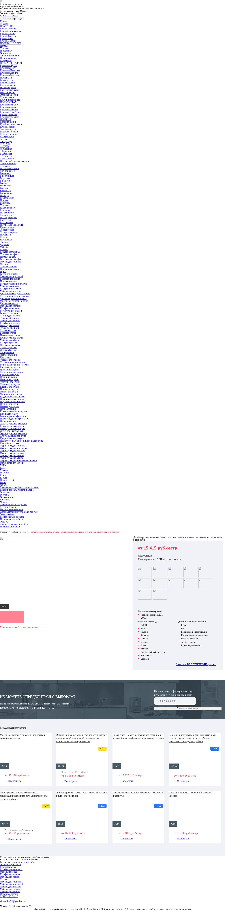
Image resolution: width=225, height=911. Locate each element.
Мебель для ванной (10, 320)
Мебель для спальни (10, 305)
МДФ (3, 465)
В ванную (5, 180)
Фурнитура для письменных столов (18, 460)
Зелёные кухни (8, 87)
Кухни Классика (8, 28)
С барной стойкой (9, 55)
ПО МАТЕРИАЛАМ (11, 63)
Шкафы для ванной (10, 323)
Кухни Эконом (7, 126)
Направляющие (8, 409)
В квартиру (6, 193)
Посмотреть (14, 781)
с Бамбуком (6, 153)
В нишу (4, 188)
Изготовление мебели (11, 509)
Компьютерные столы (11, 337)
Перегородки (7, 212)
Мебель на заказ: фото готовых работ (19, 487)
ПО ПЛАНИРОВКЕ (10, 43)
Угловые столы (8, 332)
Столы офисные (8, 350)
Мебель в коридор (9, 286)
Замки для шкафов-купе (12, 428)
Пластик (4, 472)
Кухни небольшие (9, 117)
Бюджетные (6, 239)
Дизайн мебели (8, 507)
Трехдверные (7, 229)
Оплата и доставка (5, 493)
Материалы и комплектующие (8, 353)
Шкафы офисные (9, 342)
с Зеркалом (5, 151)
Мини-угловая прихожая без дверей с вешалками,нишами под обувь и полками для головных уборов (23, 795)
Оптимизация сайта (10, 864)
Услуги (3, 502)
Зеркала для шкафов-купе (13, 433)
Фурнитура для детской (12, 450)
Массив (4, 470)
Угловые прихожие (10, 279)
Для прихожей (7, 171)
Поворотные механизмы (13, 399)
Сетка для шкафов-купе (12, 431)
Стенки (4, 264)
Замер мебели (7, 514)
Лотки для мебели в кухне (13, 411)
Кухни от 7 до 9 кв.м (11, 112)
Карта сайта (29, 862)
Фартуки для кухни (10, 382)
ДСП (2, 467)
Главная (3, 532)
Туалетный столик (9, 318)
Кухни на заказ (4, 22)
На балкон (5, 185)
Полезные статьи (9, 894)
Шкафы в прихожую (10, 288)
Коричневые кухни (10, 90)
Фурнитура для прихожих (13, 448)
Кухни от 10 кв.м (9, 109)
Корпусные (6, 220)
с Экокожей (6, 166)
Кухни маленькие (9, 104)
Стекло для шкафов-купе (13, 435)
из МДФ (4, 146)
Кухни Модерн (8, 41)
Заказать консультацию (12, 18)
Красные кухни (8, 85)
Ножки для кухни (9, 389)
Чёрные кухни (7, 82)
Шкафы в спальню (9, 308)
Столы (3, 879)
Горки (3, 271)
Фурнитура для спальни (12, 453)
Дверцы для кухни (9, 386)
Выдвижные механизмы (12, 396)
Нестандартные (8, 58)
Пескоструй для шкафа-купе (14, 161)
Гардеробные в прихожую (13, 283)
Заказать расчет (196, 664)
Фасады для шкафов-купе (13, 423)
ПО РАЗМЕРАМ (8, 102)
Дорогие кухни (8, 122)
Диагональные (7, 207)
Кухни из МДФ (8, 68)
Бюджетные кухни (9, 131)
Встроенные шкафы (10, 259)
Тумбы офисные (8, 347)
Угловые (4, 48)
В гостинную (7, 175)
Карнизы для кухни (10, 367)
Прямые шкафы (8, 256)
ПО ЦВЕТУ (6, 77)
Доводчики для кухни (11, 372)
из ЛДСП (5, 144)
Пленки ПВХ (7, 480)
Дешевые (5, 237)
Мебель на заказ (4, 248)
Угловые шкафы (8, 254)
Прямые (4, 45)
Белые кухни (6, 80)
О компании (6, 497)
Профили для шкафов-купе (14, 418)
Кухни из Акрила (9, 72)
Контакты (5, 499)
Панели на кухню (9, 379)
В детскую (5, 178)
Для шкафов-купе (9, 413)
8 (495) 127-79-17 (9, 15)
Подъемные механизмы (12, 401)
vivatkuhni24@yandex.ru (12, 901)
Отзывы (4, 521)
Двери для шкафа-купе (12, 438)
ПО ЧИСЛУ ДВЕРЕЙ (11, 225)
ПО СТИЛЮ (6, 26)
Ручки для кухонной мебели (14, 364)
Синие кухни (7, 97)
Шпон (3, 475)
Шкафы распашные (10, 252)
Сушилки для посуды (11, 394)
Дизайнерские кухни (11, 124)
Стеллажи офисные (10, 345)
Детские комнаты (9, 303)
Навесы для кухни (9, 406)
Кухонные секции (9, 374)
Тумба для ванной (9, 328)
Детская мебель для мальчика (15, 293)
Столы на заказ (8, 330)
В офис (4, 183)
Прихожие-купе (8, 281)
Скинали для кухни (10, 384)
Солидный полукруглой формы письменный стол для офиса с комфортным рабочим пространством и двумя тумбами (192, 738)
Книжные (5, 210)
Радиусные (5, 60)
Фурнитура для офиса (11, 458)
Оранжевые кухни (9, 95)
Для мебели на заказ (10, 443)
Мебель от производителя (13, 504)
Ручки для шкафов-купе (12, 426)
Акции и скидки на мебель (14, 524)
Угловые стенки (8, 266)
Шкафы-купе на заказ (7, 137)
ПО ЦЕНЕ (5, 119)
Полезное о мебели (10, 526)
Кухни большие (8, 107)
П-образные (6, 50)
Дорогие (4, 244)
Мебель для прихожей (11, 276)
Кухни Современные (11, 31)
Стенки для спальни (10, 315)
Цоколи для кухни (9, 369)
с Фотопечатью (8, 163)
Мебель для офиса (9, 340)
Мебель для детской (10, 291)
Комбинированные (10, 99)
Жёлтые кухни (7, 92)
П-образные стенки (10, 269)
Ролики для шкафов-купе (13, 416)
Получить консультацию (188, 708)
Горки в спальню (9, 313)
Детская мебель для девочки (14, 296)
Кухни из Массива (9, 75)
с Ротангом (6, 156)
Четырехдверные (9, 232)
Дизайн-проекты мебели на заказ (17, 489)
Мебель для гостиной (11, 261)
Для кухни (5, 357)
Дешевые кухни (8, 134)
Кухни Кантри (7, 33)
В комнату (5, 190)
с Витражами (7, 158)
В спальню (5, 173)
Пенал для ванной (9, 325)
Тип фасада (6, 141)
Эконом (4, 242)
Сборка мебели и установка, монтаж (19, 512)
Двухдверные (7, 227)
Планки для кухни (9, 404)
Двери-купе (6, 215)
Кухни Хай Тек (8, 36)
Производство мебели (11, 519)
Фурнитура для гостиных (13, 445)
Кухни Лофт (6, 38)
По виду (4, 195)
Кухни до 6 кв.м (8, 114)
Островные (6, 53)
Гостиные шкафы (9, 274)
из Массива (6, 148)
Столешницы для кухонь (13, 362)
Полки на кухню (8, 377)
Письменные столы (10, 335)
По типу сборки (8, 217)
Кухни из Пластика (10, 70)
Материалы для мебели (12, 462)
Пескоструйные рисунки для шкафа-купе (21, 440)
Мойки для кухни (9, 391)
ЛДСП (3, 477)
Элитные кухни (8, 129)
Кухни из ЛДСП (8, 65)
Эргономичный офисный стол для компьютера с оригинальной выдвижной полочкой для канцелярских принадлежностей (81, 738)
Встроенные (6, 222)
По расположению (9, 168)
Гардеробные (7, 198)
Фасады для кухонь (10, 359)
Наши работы (4, 483)
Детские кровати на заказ (13, 298)
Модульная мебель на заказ (14, 301)
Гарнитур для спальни (11, 310)
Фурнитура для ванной (12, 455)
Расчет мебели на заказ (12, 516)
